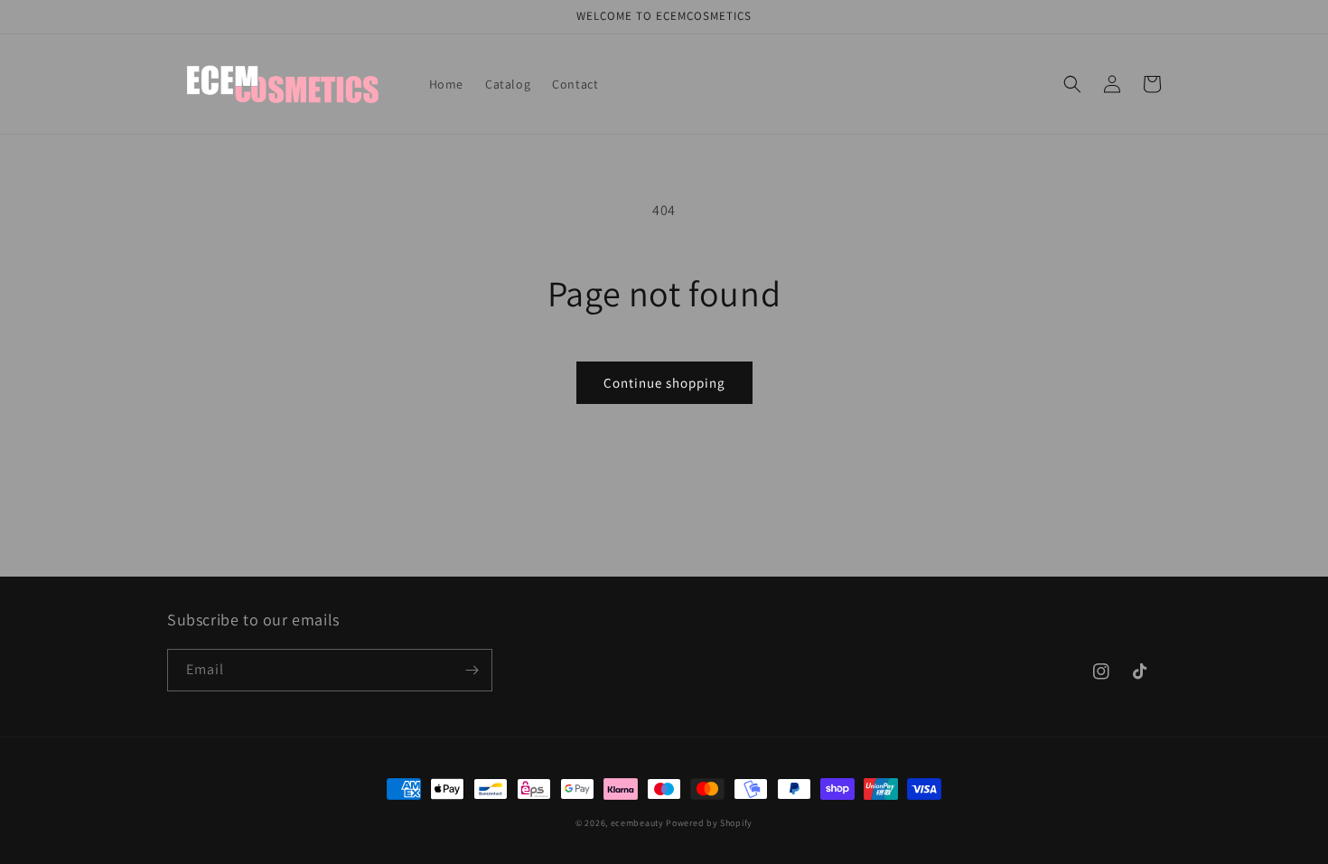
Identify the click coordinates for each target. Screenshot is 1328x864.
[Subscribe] (471, 670)
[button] (1072, 84)
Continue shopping (664, 382)
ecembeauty (637, 823)
